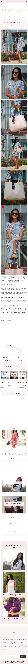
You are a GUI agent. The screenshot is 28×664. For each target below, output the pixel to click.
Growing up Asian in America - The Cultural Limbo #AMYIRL (14, 504)
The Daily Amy (9, 661)
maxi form (18, 276)
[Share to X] (5, 360)
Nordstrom (4, 278)
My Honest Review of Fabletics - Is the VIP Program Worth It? (14, 619)
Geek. (14, 483)
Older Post (22, 382)
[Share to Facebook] (7, 360)
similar (8, 277)
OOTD (20, 360)
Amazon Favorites (14, 525)
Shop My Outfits (14, 523)
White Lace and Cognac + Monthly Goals (14, 595)
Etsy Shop (14, 520)
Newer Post (6, 382)
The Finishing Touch (6, 386)
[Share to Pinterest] (9, 360)
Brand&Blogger (9, 662)
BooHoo (7, 276)
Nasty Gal (19, 277)
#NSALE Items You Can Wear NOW (22, 387)
